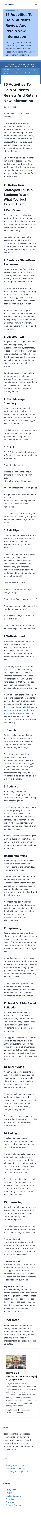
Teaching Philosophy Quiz (17, 1471)
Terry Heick (12, 1372)
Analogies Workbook (15, 1465)
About (6, 1427)
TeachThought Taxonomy (16, 1389)
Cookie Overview (13, 1496)
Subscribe (19, 1413)
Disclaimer (10, 1499)
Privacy (9, 1493)
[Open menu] (36, 4)
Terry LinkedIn (12, 1410)
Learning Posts (11, 10)
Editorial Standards (14, 1505)
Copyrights (10, 1502)
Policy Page (11, 1490)
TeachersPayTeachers (16, 1468)
